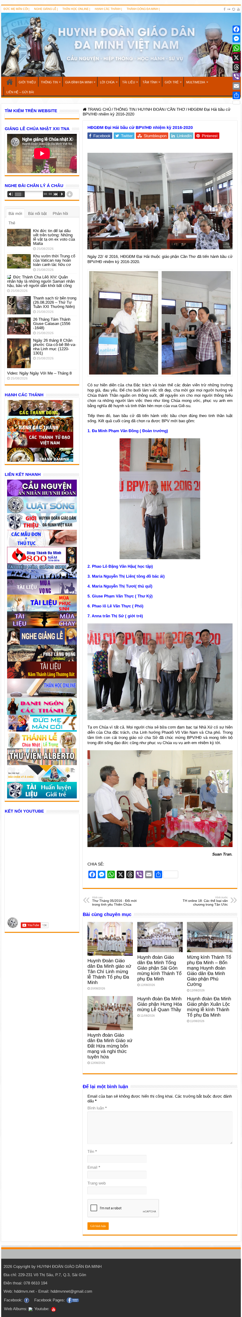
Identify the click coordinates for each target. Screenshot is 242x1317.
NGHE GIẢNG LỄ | (46, 9)
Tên (92, 1151)
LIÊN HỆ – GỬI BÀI (20, 92)
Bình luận (97, 1108)
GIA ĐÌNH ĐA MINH (78, 82)
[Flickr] (229, 9)
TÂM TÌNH (150, 82)
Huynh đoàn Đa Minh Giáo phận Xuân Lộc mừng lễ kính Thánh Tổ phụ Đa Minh (209, 1007)
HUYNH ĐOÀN (151, 109)
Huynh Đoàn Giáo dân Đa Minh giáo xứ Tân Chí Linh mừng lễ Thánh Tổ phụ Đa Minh (109, 971)
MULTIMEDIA (195, 82)
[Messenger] (236, 38)
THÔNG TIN (49, 82)
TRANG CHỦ (10, 82)
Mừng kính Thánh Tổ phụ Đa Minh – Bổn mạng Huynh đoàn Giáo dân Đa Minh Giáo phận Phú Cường (209, 971)
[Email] (236, 86)
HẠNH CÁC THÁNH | (108, 9)
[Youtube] (238, 9)
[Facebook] (224, 9)
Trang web (96, 1183)
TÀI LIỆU (128, 82)
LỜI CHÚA (107, 82)
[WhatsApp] (236, 48)
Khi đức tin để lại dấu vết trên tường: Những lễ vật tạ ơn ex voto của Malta (54, 237)
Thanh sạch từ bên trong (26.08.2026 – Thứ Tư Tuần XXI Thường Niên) (54, 302)
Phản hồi (60, 213)
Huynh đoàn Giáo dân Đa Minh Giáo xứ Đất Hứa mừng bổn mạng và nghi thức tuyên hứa (109, 1045)
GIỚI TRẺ (172, 82)
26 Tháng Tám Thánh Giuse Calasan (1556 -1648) (51, 323)
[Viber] (236, 76)
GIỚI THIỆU (27, 82)
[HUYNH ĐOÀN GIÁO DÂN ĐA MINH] (121, 45)
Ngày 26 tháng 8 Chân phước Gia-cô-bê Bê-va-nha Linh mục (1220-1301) (54, 346)
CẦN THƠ (176, 109)
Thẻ (12, 223)
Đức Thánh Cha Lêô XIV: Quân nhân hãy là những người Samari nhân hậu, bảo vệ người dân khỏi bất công (41, 281)
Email (93, 1167)
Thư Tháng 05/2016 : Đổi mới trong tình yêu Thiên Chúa (114, 901)
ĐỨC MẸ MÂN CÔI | (16, 9)
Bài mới (15, 213)
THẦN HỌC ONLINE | (76, 9)
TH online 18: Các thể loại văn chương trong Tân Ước (205, 901)
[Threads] (236, 67)
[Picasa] (234, 9)
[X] (236, 57)
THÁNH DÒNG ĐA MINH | (143, 9)
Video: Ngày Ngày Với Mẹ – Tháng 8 (39, 373)
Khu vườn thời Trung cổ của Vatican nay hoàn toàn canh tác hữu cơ (54, 260)
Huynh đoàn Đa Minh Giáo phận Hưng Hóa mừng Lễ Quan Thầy (159, 1004)
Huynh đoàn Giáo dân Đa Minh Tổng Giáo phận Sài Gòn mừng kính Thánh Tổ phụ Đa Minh (159, 968)
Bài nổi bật (37, 213)
